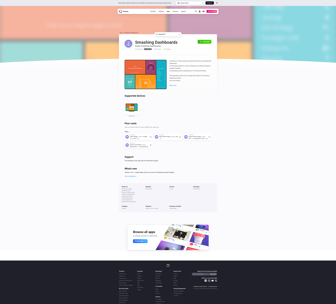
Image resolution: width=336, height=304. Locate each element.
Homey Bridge (122, 283)
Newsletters (140, 287)
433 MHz (176, 280)
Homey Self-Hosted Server (125, 280)
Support (183, 11)
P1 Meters (176, 295)
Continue (209, 3)
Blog (138, 283)
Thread (175, 285)
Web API (157, 278)
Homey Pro (121, 276)
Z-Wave (175, 273)
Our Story (139, 276)
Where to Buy (140, 280)
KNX (175, 278)
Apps (168, 11)
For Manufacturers (160, 301)
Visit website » (173, 208)
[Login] (199, 11)
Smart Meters (122, 302)
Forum (157, 291)
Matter (175, 283)
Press (138, 285)
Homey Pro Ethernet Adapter (126, 285)
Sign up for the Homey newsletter (207, 271)
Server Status (158, 283)
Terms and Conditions (212, 288)
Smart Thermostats (124, 295)
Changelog (158, 280)
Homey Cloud (122, 273)
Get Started (158, 273)
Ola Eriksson (196, 189)
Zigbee (175, 276)
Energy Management (179, 291)
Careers (139, 273)
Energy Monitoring (178, 293)
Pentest (157, 293)
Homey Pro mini (123, 278)
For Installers (158, 299)
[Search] (195, 11)
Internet (124, 208)
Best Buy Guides (123, 288)
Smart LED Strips (123, 298)
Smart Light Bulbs (123, 300)
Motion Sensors (123, 291)
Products (153, 11)
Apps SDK (157, 276)
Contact (139, 289)
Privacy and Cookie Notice (199, 288)
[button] (190, 3)
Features (161, 11)
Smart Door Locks (123, 293)
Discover (175, 11)
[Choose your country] (203, 11)
